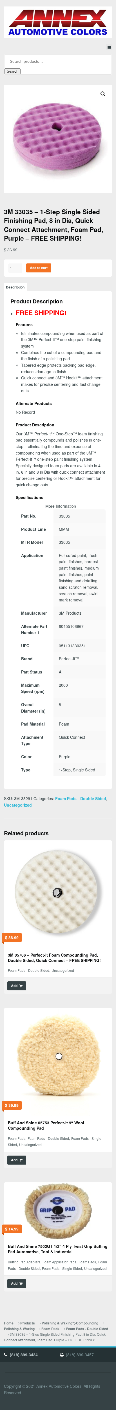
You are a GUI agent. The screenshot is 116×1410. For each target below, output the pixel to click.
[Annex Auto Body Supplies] (58, 22)
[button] (103, 94)
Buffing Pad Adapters (24, 1261)
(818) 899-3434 (24, 1354)
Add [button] (14, 985)
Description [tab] (15, 287)
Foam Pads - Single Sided (62, 1268)
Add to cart (39, 267)
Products (27, 1323)
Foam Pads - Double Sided (80, 798)
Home (9, 1323)
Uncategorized (18, 805)
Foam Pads (16, 1138)
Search (12, 71)
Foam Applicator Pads (59, 1261)
